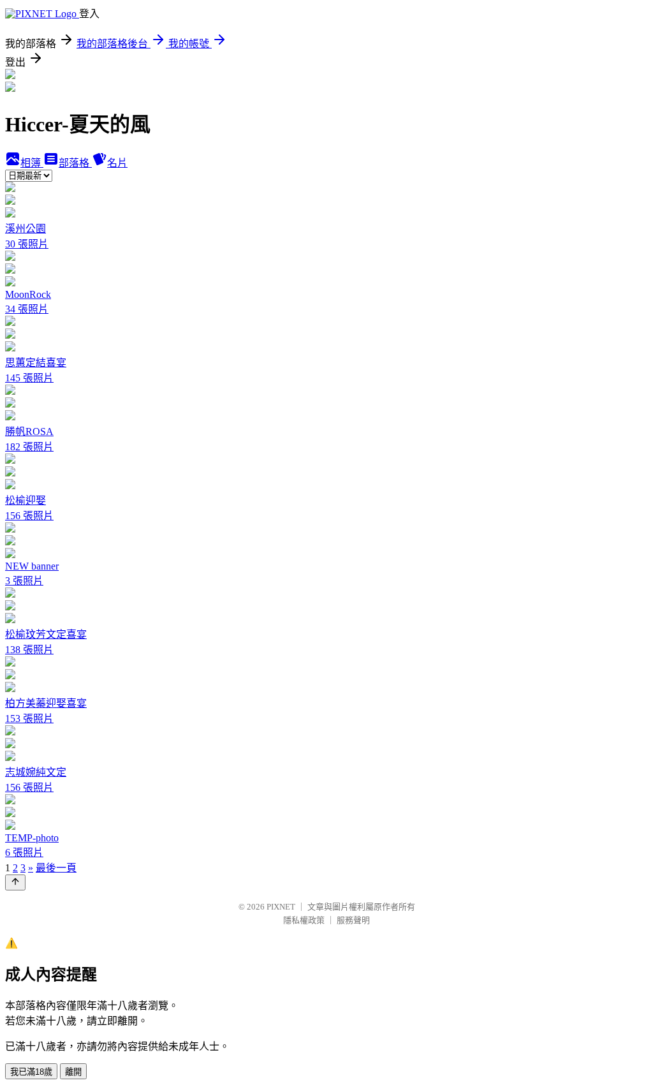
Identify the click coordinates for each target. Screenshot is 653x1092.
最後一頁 (56, 867)
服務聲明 (353, 920)
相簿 (31, 163)
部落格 (75, 163)
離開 (73, 1072)
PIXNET (281, 906)
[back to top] (15, 882)
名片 (117, 163)
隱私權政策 (304, 920)
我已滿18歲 (31, 1072)
